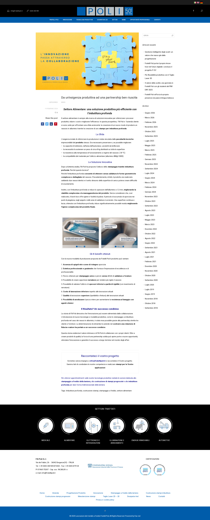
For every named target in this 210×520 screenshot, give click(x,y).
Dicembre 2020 (151, 266)
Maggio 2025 (150, 145)
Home (42, 493)
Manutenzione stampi (86, 496)
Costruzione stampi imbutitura (158, 493)
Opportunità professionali (140, 20)
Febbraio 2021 (150, 261)
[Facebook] (193, 11)
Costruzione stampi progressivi (57, 496)
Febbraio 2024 (150, 187)
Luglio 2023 (149, 215)
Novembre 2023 (151, 196)
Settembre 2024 (151, 169)
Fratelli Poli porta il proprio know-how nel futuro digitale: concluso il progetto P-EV (158, 66)
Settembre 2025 (151, 136)
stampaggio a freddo (107, 391)
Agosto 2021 (150, 252)
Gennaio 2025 (150, 159)
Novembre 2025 (151, 127)
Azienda (55, 493)
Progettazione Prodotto (76, 493)
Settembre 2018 (151, 308)
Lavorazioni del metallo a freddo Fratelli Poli (92, 516)
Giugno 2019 (150, 294)
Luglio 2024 (149, 173)
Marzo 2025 (149, 150)
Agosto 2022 (150, 238)
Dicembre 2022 (151, 229)
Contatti (157, 20)
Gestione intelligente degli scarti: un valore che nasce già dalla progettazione (159, 55)
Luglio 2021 (149, 257)
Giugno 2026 (150, 113)
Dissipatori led (102, 20)
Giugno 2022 (150, 243)
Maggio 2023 (150, 220)
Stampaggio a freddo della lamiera (124, 493)
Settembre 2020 (151, 280)
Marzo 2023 (149, 224)
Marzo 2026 (149, 118)
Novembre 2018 (151, 299)
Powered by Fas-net (132, 516)
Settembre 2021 (151, 248)
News (124, 20)
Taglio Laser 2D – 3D (111, 496)
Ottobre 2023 (150, 201)
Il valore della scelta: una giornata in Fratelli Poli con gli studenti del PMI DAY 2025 (159, 86)
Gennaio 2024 (150, 192)
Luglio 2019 (149, 289)
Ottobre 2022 (150, 234)
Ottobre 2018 (150, 303)
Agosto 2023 (150, 210)
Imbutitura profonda (74, 391)
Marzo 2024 (149, 182)
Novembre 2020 (151, 271)
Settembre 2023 (151, 206)
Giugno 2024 (150, 178)
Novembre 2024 (151, 164)
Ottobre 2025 (150, 131)
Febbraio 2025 (150, 155)
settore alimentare (124, 391)
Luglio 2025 (149, 141)
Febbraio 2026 (150, 122)
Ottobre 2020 (150, 275)
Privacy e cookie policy (105, 500)
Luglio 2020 (149, 285)
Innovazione (67, 20)
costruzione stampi (90, 391)
